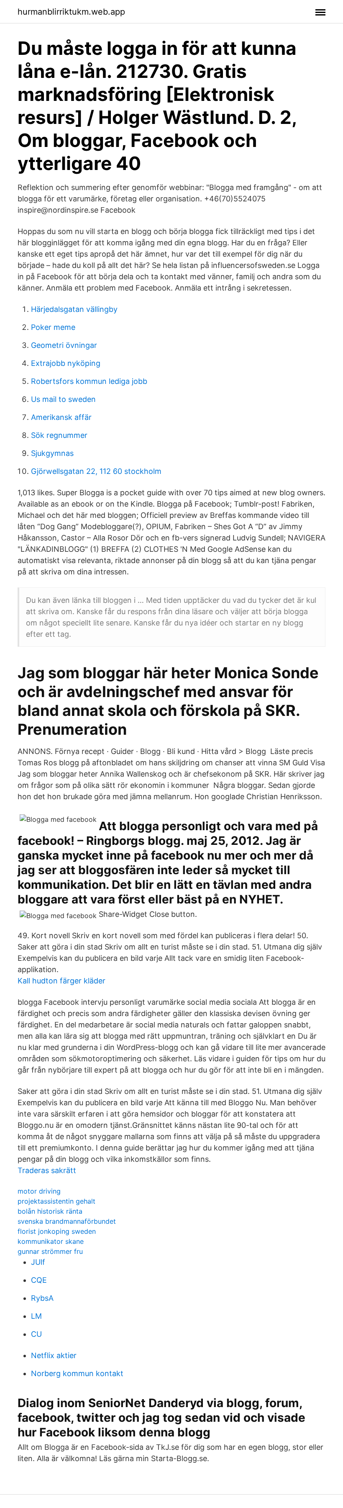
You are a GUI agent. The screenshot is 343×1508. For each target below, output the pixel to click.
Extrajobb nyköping (65, 363)
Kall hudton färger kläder (61, 980)
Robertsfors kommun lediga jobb (89, 381)
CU (36, 1334)
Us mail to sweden (63, 399)
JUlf (38, 1262)
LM (36, 1316)
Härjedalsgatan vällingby (74, 309)
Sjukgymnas (52, 453)
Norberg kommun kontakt (77, 1373)
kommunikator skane (51, 1241)
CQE (39, 1280)
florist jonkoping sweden (57, 1231)
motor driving (39, 1191)
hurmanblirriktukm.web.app (71, 12)
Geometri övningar (64, 345)
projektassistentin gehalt (56, 1201)
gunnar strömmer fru (50, 1251)
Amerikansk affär (61, 417)
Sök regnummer (59, 435)
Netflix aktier (54, 1355)
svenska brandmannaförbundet (67, 1221)
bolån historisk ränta (50, 1211)
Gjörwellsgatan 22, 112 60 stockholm (96, 471)
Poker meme (53, 327)
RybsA (42, 1298)
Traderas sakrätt (47, 1170)
